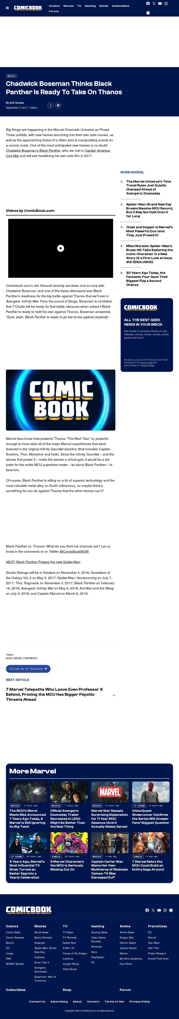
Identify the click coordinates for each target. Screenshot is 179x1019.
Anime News (127, 932)
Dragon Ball (127, 937)
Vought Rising (71, 964)
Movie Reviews (43, 937)
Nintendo (96, 946)
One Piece (126, 964)
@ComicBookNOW (74, 551)
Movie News (41, 932)
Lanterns (68, 958)
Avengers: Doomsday (40, 969)
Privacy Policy (147, 365)
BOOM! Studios (15, 964)
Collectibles (120, 5)
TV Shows (139, 805)
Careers (93, 1001)
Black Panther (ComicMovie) (22, 657)
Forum (54, 11)
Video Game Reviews (98, 939)
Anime (103, 5)
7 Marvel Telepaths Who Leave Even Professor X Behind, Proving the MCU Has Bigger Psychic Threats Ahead (54, 694)
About (77, 1001)
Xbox (94, 952)
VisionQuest (70, 969)
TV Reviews (70, 937)
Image (9, 953)
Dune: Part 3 (41, 962)
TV (79, 5)
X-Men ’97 (69, 948)
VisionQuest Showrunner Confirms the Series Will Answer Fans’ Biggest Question (150, 817)
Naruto (124, 953)
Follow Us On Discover (27, 669)
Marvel (12, 75)
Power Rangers (157, 953)
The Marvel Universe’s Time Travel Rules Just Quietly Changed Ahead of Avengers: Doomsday (148, 187)
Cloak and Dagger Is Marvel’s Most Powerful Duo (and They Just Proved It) (149, 231)
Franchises (157, 926)
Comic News (13, 932)
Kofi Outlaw (17, 102)
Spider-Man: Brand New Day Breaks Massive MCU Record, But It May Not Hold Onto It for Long (149, 210)
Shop (67, 990)
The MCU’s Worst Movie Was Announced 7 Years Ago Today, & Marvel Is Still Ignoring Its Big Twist (27, 819)
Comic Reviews (15, 937)
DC (8, 948)
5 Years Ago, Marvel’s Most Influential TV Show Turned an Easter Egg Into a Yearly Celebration (27, 869)
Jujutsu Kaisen (128, 948)
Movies (68, 5)
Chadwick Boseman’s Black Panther (33, 150)
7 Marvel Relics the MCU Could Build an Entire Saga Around (148, 866)
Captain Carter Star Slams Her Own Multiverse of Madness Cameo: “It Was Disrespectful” (109, 869)
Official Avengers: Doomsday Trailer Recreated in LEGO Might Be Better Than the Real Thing (67, 819)
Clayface (39, 957)
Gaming (90, 5)
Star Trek (153, 948)
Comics (54, 5)
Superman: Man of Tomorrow (45, 978)
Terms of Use (146, 362)
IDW (8, 958)
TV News (68, 932)
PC (93, 962)
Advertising (59, 1001)
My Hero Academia (131, 958)
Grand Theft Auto (158, 958)
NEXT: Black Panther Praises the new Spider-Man (43, 561)
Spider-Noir (69, 942)
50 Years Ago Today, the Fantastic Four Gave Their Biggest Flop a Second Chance (147, 279)
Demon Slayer (128, 942)
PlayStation (98, 957)
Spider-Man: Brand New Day (45, 949)
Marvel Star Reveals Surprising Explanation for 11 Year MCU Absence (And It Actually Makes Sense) (109, 819)
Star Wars (154, 942)
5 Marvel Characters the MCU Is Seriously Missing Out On (67, 866)
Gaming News (99, 932)
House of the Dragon (75, 953)
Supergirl (39, 942)
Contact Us (37, 1001)
